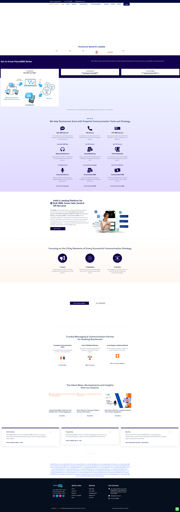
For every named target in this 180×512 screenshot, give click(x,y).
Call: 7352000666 (100, 303)
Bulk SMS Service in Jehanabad (111, 467)
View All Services (29, 105)
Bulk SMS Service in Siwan (103, 474)
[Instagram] (126, 1)
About (67, 4)
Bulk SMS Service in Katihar (63, 469)
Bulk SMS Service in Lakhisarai (109, 469)
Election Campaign (96, 4)
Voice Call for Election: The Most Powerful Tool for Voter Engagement (118, 411)
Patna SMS (58, 508)
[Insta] (60, 496)
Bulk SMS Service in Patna (57, 464)
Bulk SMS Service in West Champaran (95, 476)
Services (74, 4)
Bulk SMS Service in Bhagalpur (68, 466)
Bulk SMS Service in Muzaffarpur (96, 471)
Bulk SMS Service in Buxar (98, 466)
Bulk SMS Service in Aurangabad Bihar (100, 464)
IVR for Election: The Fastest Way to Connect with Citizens (88, 411)
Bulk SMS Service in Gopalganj (81, 467)
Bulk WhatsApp (83, 4)
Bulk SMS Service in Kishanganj (94, 469)
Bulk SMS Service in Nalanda (112, 471)
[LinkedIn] (129, 1)
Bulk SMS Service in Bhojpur (84, 466)
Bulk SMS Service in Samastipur (107, 472)
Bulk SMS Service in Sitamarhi (89, 474)
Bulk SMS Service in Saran (122, 472)
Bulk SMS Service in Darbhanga (113, 466)
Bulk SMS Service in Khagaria (78, 469)
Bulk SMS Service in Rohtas (76, 472)
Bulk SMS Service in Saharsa (91, 472)
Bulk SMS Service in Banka (117, 464)
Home (62, 4)
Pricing (113, 4)
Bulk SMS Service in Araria (70, 464)
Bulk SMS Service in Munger (80, 471)
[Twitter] (57, 496)
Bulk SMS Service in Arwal (84, 464)
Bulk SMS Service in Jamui (96, 467)
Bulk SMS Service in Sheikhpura (58, 474)
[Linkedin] (63, 496)
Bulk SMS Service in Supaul (117, 474)
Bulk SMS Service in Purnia (62, 472)
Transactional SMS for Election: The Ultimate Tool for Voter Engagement (60, 411)
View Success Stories (150, 73)
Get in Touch (58, 228)
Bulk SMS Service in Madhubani (65, 471)
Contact (119, 4)
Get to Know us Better (79, 303)
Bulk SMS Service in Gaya (67, 467)
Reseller (106, 4)
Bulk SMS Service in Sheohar (74, 474)
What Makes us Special (90, 73)
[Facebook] (122, 1)
